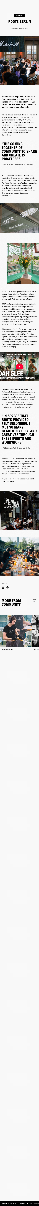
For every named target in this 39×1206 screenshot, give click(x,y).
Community (19, 15)
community (22, 1203)
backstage (12, 1203)
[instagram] (3, 587)
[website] (7, 587)
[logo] (8, 8)
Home (4, 1203)
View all (34, 600)
